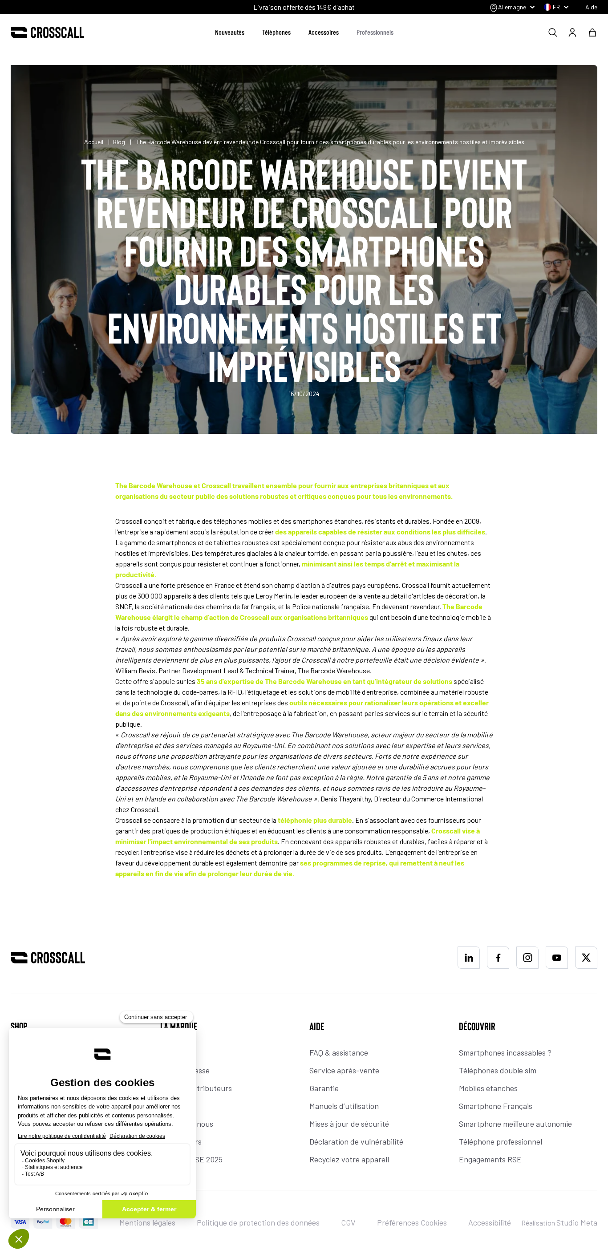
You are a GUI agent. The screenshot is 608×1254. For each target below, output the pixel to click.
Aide (591, 7)
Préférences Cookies (412, 1222)
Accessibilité (489, 1222)
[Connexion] (572, 32)
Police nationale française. (331, 606)
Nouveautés (229, 32)
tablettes (227, 542)
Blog (119, 142)
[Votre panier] (592, 32)
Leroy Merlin (273, 595)
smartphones (176, 542)
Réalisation (559, 1222)
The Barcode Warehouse (303, 681)
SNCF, (124, 606)
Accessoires (323, 32)
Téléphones (276, 32)
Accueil (94, 142)
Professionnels (375, 32)
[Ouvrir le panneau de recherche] (552, 32)
